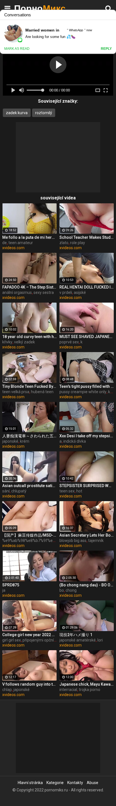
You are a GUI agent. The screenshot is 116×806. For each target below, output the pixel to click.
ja (3, 590)
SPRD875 (10, 585)
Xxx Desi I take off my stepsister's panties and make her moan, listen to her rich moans (86, 436)
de (4, 242)
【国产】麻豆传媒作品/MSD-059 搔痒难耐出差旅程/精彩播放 (29, 535)
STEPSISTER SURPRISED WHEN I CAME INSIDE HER (86, 485)
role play (77, 242)
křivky (7, 342)
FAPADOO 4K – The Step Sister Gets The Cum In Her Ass (29, 287)
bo (61, 590)
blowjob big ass (72, 540)
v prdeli (65, 292)
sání (6, 491)
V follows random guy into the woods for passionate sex (29, 684)
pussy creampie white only (82, 392)
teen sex (67, 491)
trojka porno (89, 689)
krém (24, 441)
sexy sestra (44, 292)
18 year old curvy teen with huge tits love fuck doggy (29, 336)
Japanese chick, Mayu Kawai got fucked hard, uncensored (86, 684)
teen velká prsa (15, 392)
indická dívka (74, 441)
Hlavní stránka (30, 782)
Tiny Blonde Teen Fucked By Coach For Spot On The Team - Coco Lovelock (29, 386)
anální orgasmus (17, 292)
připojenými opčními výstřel (47, 640)
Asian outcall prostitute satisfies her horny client (29, 485)
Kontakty (75, 782)
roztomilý (43, 113)
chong (71, 590)
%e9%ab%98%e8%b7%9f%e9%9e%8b (36, 540)
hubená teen (42, 392)
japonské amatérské (77, 640)
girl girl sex (11, 640)
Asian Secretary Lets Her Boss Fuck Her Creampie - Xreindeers (86, 535)
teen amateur (20, 242)
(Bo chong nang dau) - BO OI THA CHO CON (86, 585)
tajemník (96, 540)
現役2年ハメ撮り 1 (75, 634)
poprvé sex (69, 342)
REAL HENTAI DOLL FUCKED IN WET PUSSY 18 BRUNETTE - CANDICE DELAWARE (86, 287)
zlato (63, 242)
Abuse (92, 782)
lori (100, 640)
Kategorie (55, 782)
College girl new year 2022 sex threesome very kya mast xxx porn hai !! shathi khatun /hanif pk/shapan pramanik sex (29, 634)
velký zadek (24, 342)
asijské (80, 292)
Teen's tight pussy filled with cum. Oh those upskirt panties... (86, 386)
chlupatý (18, 491)
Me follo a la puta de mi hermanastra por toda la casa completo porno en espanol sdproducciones (29, 237)
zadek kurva (17, 113)
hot (79, 491)
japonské (10, 441)
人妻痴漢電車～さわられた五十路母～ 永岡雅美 (29, 436)
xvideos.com (13, 248)
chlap (7, 689)
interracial (68, 689)
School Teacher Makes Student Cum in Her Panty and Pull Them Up (86, 237)
